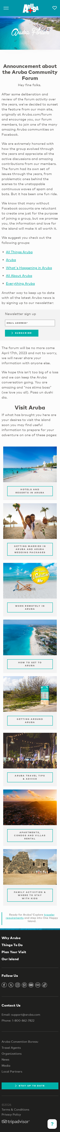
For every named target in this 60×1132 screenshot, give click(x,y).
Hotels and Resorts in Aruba (30, 491)
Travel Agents (11, 1047)
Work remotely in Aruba (30, 607)
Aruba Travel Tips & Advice (30, 777)
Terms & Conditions (15, 1109)
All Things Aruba (19, 252)
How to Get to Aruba (30, 664)
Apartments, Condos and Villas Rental (30, 835)
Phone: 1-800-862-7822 (18, 1020)
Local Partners (12, 1071)
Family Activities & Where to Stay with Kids (30, 895)
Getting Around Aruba (30, 721)
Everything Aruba (20, 283)
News (5, 1059)
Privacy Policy (11, 1114)
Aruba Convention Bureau (20, 1041)
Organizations (12, 1053)
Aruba (11, 260)
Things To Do (12, 945)
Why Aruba (11, 938)
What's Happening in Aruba (29, 268)
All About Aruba (19, 275)
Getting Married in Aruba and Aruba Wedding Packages (30, 549)
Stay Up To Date (32, 1085)
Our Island (10, 959)
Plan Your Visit (14, 952)
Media (6, 1065)
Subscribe (23, 333)
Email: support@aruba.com (21, 1014)
